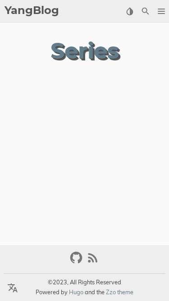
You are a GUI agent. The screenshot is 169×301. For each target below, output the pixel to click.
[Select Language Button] (13, 288)
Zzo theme (119, 292)
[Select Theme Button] (129, 11)
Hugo (76, 292)
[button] (161, 11)
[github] (77, 261)
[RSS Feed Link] (93, 261)
